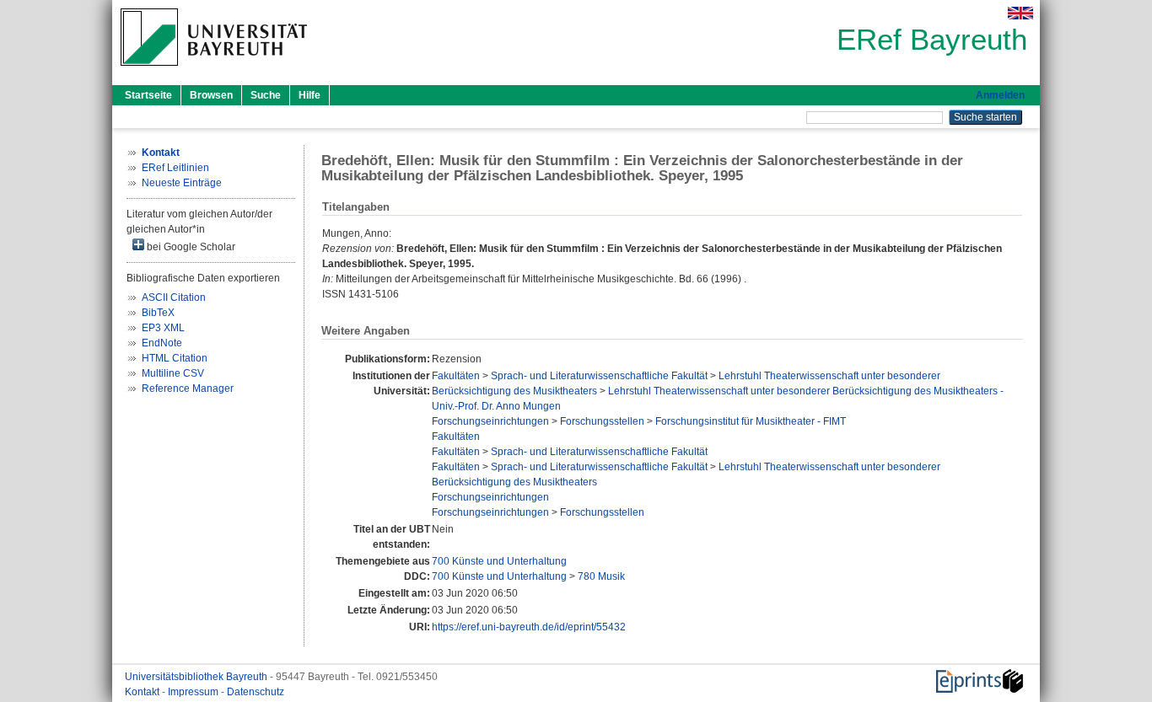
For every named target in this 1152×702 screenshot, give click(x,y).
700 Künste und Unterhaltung (499, 561)
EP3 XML (163, 328)
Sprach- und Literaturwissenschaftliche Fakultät (599, 376)
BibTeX (158, 313)
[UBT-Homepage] (213, 71)
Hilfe (309, 95)
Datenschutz (255, 692)
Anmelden (1000, 95)
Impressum (194, 692)
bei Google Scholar (189, 247)
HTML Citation (174, 358)
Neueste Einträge (182, 183)
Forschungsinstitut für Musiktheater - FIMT (750, 421)
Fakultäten (456, 376)
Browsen (211, 95)
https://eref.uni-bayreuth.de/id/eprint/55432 (529, 627)
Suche (265, 95)
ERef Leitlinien (175, 168)
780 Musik (601, 576)
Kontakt (143, 692)
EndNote (162, 343)
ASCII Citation (174, 297)
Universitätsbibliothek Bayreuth (197, 677)
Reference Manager (188, 388)
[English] (1020, 13)
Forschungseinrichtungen (490, 421)
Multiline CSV (173, 373)
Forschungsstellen (602, 421)
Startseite (148, 95)
